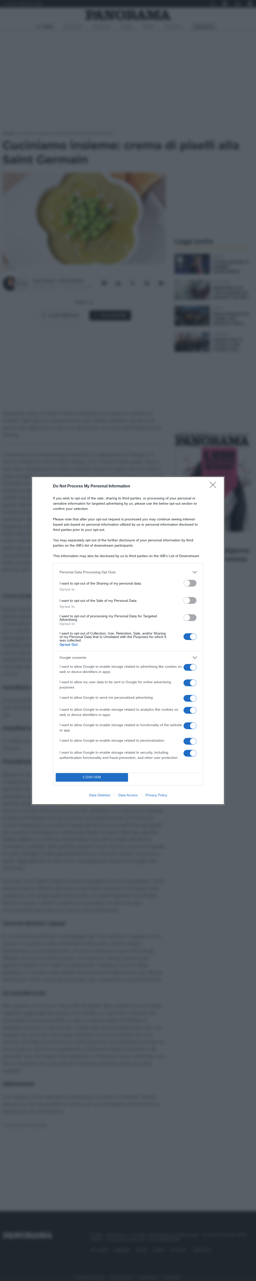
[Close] (214, 486)
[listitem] (128, 572)
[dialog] (128, 641)
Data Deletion (99, 795)
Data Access (128, 795)
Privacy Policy (156, 795)
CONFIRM (92, 777)
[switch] (190, 583)
